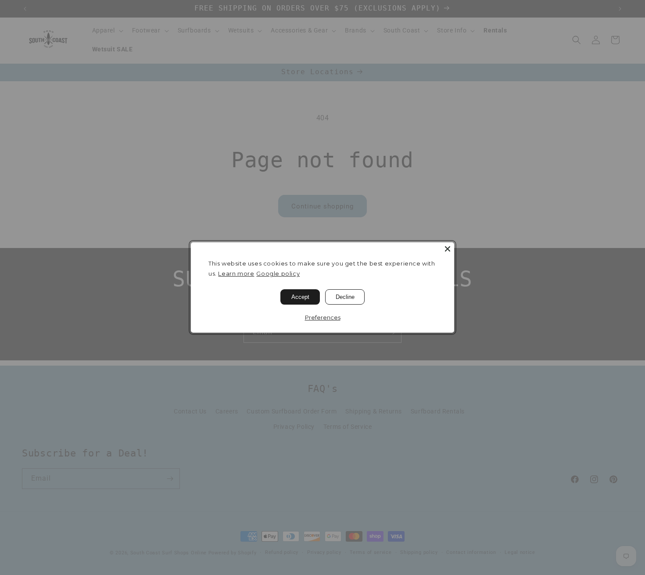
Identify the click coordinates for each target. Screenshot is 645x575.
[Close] (447, 248)
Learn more (236, 273)
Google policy (278, 273)
